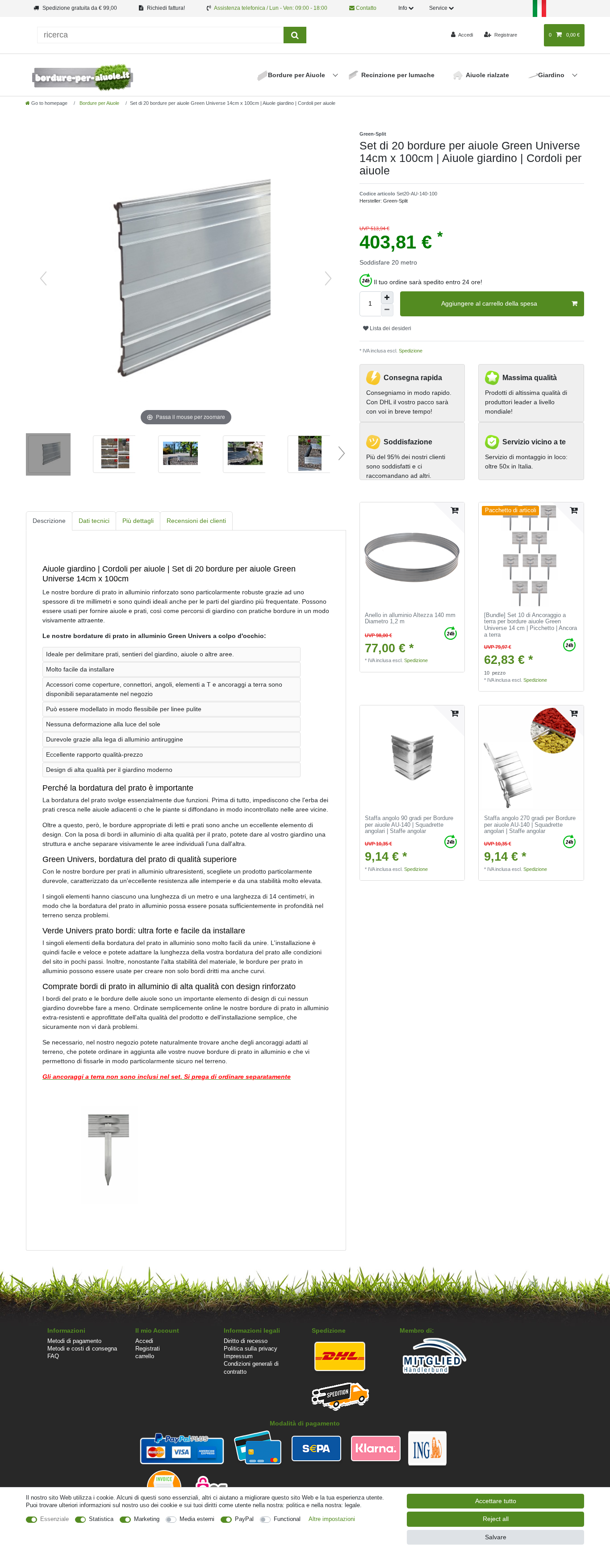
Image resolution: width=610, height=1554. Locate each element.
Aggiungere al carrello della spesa (489, 303)
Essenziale (54, 1519)
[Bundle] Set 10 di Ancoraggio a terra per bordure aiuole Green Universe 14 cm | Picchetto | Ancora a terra (530, 625)
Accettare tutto (495, 1500)
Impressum (238, 1356)
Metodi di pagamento (74, 1341)
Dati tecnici (94, 520)
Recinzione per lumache (398, 75)
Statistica (101, 1519)
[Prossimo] (328, 278)
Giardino (552, 75)
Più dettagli (138, 520)
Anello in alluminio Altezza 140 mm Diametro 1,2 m (410, 618)
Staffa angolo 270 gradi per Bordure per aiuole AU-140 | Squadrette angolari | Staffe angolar (530, 824)
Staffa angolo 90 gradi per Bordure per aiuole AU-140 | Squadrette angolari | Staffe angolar (409, 824)
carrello (144, 1356)
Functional (287, 1519)
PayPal (244, 1519)
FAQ (53, 1356)
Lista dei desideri (389, 328)
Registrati (147, 1348)
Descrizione (49, 520)
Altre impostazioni (332, 1519)
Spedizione (409, 350)
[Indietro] (43, 278)
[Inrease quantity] (387, 297)
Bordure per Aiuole (297, 75)
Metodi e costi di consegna (82, 1348)
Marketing (146, 1519)
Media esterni (197, 1519)
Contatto (365, 8)
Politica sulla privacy (250, 1348)
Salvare (495, 1537)
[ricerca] (295, 35)
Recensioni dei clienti (196, 520)
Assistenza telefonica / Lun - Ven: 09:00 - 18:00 (270, 8)
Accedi (144, 1341)
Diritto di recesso (245, 1341)
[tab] (49, 520)
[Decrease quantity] (387, 310)
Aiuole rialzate (487, 75)
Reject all (496, 1518)
